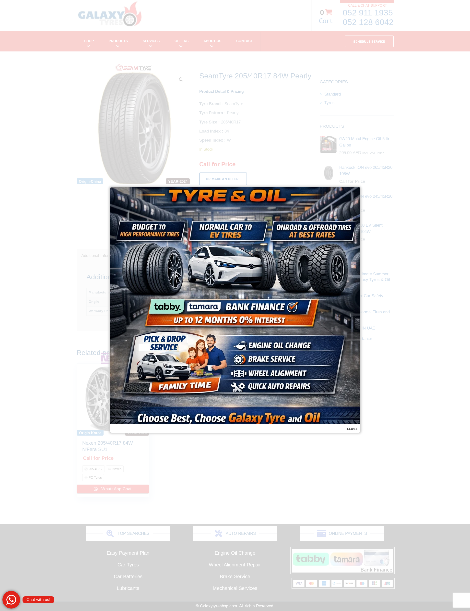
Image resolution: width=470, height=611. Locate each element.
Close (352, 428)
